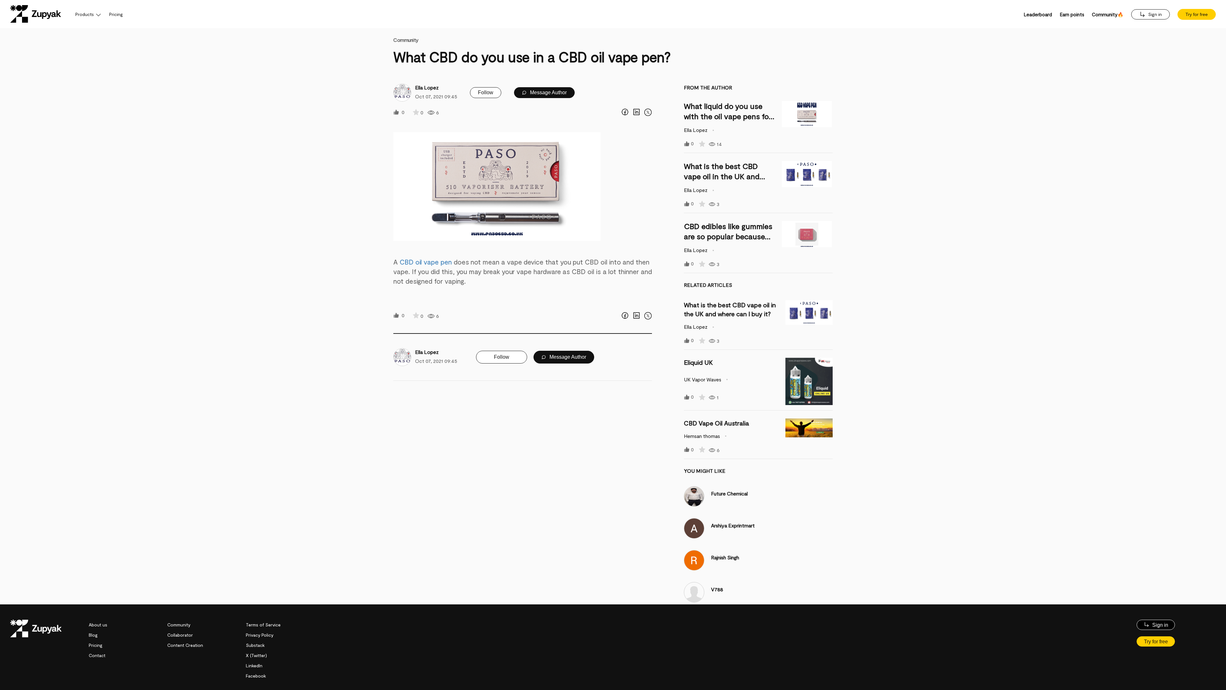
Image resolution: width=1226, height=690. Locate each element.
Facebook (256, 675)
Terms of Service (263, 624)
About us (98, 624)
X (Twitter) (256, 655)
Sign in (1154, 14)
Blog (93, 635)
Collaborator (180, 635)
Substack (255, 645)
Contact (97, 655)
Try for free (1196, 14)
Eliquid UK (698, 362)
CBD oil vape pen (426, 262)
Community (406, 40)
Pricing (116, 14)
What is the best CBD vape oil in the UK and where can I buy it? (722, 176)
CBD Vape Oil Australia (716, 423)
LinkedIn (254, 665)
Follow (485, 92)
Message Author (548, 92)
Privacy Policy (259, 635)
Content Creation (185, 645)
